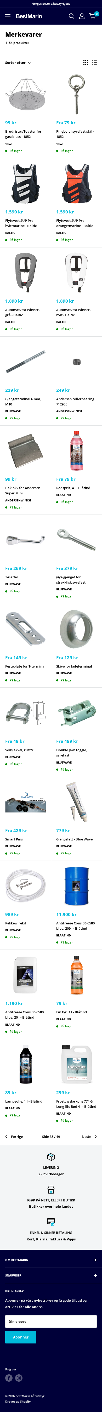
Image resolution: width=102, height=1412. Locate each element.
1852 (8, 144)
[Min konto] (81, 16)
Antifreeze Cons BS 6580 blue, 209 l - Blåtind (75, 926)
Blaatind (63, 495)
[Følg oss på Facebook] (9, 1378)
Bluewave (13, 411)
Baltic (10, 233)
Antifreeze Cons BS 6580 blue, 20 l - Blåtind (24, 1015)
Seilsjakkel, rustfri (20, 750)
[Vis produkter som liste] (94, 62)
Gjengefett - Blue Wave (74, 839)
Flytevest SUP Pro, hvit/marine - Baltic (21, 223)
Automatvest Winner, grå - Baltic (22, 312)
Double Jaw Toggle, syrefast (71, 753)
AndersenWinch (18, 500)
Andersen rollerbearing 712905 (75, 401)
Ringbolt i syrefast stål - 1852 (75, 134)
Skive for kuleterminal (74, 666)
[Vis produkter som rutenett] (85, 62)
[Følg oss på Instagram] (18, 1378)
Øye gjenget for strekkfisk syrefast (71, 580)
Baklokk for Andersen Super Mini (22, 490)
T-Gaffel (11, 577)
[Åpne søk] (72, 16)
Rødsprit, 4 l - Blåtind (73, 487)
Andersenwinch (69, 411)
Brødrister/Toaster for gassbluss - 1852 (23, 134)
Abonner (21, 1337)
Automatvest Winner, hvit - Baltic (73, 312)
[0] (92, 16)
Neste (86, 1136)
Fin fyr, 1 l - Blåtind (71, 1012)
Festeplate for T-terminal (25, 666)
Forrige (17, 1136)
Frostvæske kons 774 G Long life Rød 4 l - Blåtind (76, 1104)
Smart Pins (14, 839)
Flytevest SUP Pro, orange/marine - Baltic (74, 223)
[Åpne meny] (7, 16)
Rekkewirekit (15, 923)
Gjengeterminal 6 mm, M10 (23, 401)
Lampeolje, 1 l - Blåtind (23, 1101)
